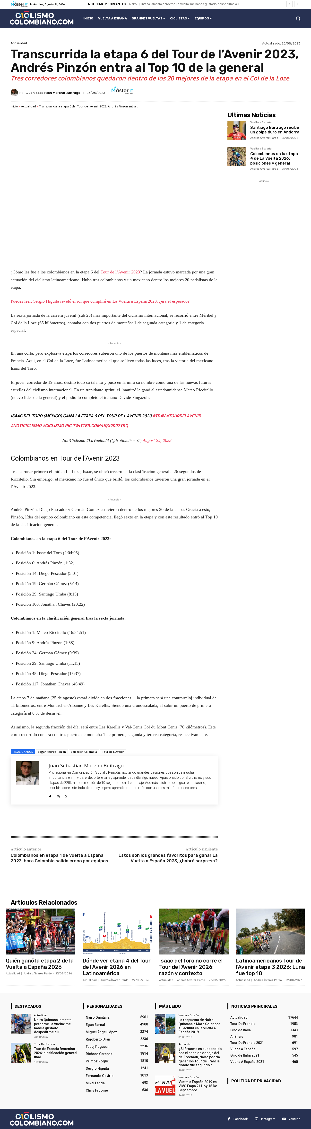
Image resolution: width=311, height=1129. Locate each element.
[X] (66, 795)
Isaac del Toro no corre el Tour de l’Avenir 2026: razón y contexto (191, 967)
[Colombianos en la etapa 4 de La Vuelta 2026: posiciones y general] (236, 156)
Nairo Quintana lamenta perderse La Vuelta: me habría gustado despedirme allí (184, 4)
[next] (297, 4)
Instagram (268, 1119)
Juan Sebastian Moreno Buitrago (53, 92)
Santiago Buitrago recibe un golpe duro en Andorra (274, 129)
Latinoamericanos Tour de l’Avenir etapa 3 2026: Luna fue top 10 (270, 967)
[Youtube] (284, 1119)
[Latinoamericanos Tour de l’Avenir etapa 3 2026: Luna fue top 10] (270, 931)
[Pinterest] (68, 821)
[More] (91, 821)
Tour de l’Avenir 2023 (120, 272)
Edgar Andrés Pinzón (52, 751)
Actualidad (19, 43)
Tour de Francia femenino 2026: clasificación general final (55, 1053)
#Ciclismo (53, 425)
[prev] (289, 4)
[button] (298, 18)
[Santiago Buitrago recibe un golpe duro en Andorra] (236, 130)
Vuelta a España (261, 122)
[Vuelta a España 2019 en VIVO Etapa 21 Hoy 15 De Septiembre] (165, 1086)
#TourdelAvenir (183, 415)
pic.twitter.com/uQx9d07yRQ (96, 425)
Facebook (240, 1119)
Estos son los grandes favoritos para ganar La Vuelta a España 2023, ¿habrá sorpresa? (168, 858)
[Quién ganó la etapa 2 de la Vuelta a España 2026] (40, 931)
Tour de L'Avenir (113, 751)
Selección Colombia (84, 751)
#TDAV (159, 415)
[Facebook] (50, 795)
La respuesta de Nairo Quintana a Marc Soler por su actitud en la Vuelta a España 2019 (199, 1026)
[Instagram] (58, 795)
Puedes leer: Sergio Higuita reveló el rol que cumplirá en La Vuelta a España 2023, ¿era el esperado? (100, 301)
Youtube (294, 1119)
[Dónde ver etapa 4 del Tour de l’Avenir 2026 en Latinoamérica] (117, 931)
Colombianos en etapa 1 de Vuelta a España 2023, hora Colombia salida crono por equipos (59, 858)
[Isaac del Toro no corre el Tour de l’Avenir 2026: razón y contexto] (194, 931)
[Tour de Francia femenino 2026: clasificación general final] (21, 1053)
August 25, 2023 (157, 440)
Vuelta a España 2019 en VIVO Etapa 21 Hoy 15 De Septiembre (198, 1086)
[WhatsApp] (79, 821)
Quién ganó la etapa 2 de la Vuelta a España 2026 (40, 963)
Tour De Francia (44, 1044)
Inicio (14, 106)
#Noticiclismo (26, 425)
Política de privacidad (256, 1080)
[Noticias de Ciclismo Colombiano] (41, 17)
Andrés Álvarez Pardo (264, 138)
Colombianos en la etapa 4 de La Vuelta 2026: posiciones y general (274, 158)
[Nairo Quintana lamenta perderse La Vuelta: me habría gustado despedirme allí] (21, 1024)
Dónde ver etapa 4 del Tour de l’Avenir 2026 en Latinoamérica (117, 967)
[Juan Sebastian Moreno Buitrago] (15, 92)
